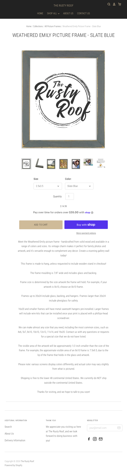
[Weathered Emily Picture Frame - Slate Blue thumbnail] (26, 164)
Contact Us (83, 13)
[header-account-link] (113, 4)
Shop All (52, 13)
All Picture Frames (53, 26)
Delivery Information (15, 440)
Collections (38, 26)
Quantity (57, 196)
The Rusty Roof (63, 5)
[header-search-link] (107, 4)
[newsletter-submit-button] (119, 428)
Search (8, 426)
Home (40, 13)
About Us (68, 13)
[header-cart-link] (118, 4)
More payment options (86, 233)
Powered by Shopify (13, 465)
